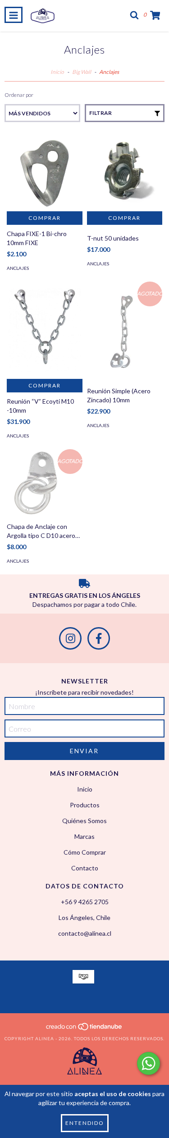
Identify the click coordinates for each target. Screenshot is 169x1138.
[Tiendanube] (84, 1029)
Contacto (84, 868)
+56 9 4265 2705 (85, 902)
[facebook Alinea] (98, 638)
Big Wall (81, 71)
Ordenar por (19, 94)
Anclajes (18, 268)
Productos (85, 805)
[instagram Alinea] (70, 638)
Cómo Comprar (85, 852)
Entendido (84, 1123)
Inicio (57, 71)
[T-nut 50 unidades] (125, 173)
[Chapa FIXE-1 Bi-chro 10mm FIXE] (44, 173)
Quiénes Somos (84, 820)
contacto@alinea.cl (84, 933)
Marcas (84, 836)
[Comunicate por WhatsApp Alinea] (148, 1063)
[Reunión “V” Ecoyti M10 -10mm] (44, 330)
